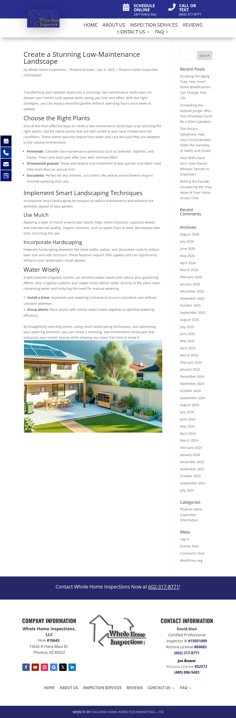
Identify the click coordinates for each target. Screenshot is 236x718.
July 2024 (187, 412)
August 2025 (189, 319)
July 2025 (187, 327)
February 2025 (191, 362)
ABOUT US (114, 25)
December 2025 (192, 291)
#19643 (53, 640)
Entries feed (189, 546)
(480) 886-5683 (186, 672)
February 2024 (191, 447)
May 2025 (187, 341)
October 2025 (190, 305)
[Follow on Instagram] (44, 667)
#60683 (200, 646)
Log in (184, 539)
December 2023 (192, 462)
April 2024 (188, 433)
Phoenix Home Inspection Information (191, 514)
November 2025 (192, 298)
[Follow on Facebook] (26, 667)
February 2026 (191, 277)
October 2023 (190, 476)
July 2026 (187, 241)
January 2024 (190, 455)
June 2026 (187, 248)
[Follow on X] (63, 667)
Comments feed (192, 553)
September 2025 (192, 312)
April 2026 (188, 263)
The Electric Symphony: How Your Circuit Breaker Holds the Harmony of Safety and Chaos (195, 140)
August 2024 (189, 405)
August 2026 (189, 234)
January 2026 (190, 284)
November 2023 (192, 469)
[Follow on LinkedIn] (72, 667)
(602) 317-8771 (186, 652)
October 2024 (190, 391)
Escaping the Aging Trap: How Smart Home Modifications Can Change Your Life (195, 87)
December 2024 (192, 376)
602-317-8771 (163, 586)
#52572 (201, 666)
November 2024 (192, 383)
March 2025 (189, 355)
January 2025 (190, 369)
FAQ (159, 32)
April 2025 (188, 348)
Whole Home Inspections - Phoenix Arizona (61, 69)
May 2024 (187, 426)
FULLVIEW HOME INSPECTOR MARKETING (123, 712)
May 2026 (187, 255)
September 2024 (192, 398)
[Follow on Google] (53, 667)
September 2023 (192, 483)
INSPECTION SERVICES (154, 25)
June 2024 (187, 419)
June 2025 (187, 334)
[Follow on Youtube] (35, 667)
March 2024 (189, 440)
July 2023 (187, 490)
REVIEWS (192, 25)
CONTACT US (131, 32)
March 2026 (189, 270)
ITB (161, 712)
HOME (90, 25)
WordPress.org (191, 560)
